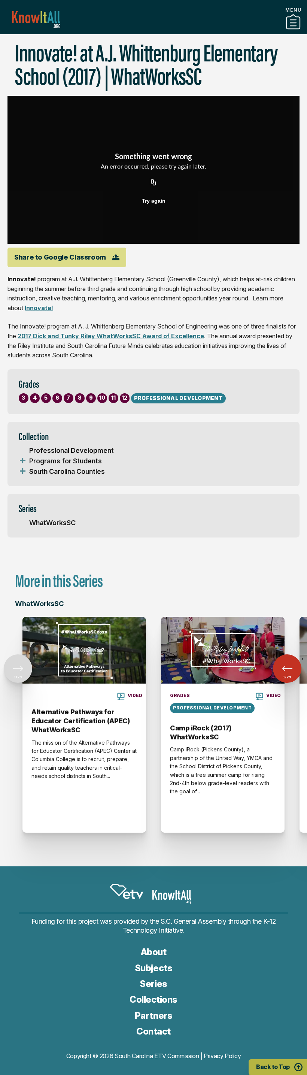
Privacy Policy (222, 1056)
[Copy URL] (153, 183)
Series (153, 983)
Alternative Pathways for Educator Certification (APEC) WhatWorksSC (80, 721)
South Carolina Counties (67, 471)
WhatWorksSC (52, 523)
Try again (153, 201)
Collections (153, 999)
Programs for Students (65, 461)
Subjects (153, 968)
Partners (153, 31)
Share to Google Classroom (60, 257)
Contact (153, 1031)
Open (22, 461)
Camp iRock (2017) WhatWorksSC (200, 732)
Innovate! (39, 308)
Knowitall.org (36, 19)
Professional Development (71, 450)
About (154, 952)
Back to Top (273, 1067)
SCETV (126, 891)
